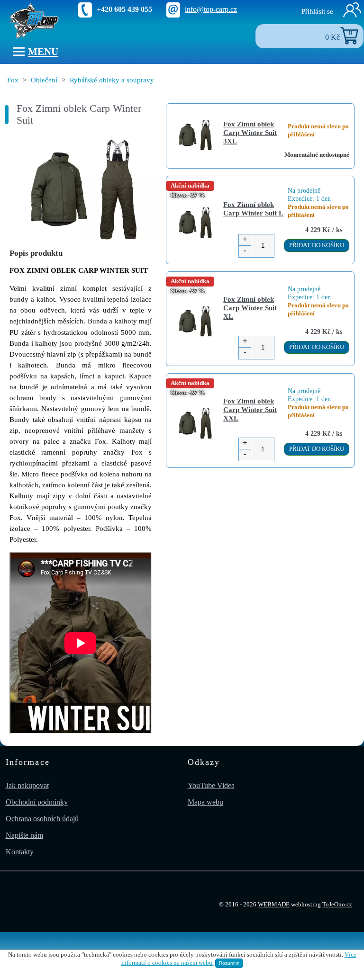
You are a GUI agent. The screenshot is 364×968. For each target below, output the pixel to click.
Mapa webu (205, 802)
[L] (194, 223)
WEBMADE (274, 904)
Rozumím (229, 963)
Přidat (316, 245)
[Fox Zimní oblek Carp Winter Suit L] (82, 190)
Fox (12, 80)
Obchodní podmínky (37, 802)
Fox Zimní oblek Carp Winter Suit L (253, 208)
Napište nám (24, 835)
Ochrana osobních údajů (42, 819)
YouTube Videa (211, 785)
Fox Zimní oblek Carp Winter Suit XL (250, 307)
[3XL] (194, 135)
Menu (43, 51)
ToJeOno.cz (337, 904)
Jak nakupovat (27, 785)
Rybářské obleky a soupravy (112, 80)
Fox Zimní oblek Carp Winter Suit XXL (250, 409)
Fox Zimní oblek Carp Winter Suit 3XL (250, 132)
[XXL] (194, 424)
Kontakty (20, 852)
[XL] (194, 322)
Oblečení (44, 80)
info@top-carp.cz (211, 9)
